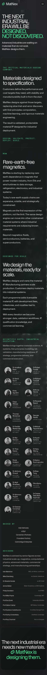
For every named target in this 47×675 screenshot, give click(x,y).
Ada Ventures (23, 528)
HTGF (23, 531)
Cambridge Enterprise (23, 542)
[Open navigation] (42, 4)
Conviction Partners (23, 535)
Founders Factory (23, 538)
